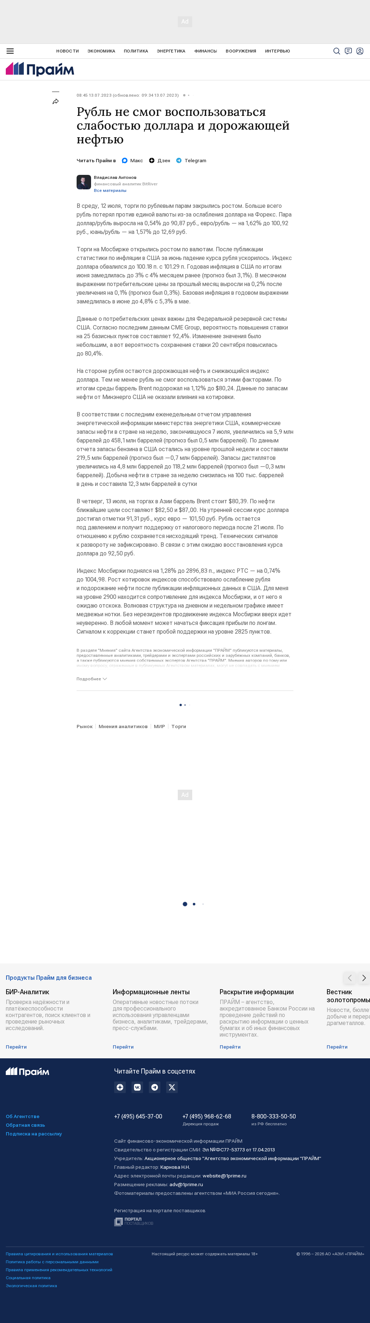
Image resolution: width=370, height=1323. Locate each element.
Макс (136, 160)
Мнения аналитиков (123, 726)
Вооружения (241, 51)
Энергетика (171, 51)
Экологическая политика (31, 1285)
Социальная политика (28, 1277)
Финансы (206, 51)
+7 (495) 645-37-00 (138, 1116)
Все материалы (110, 190)
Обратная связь (25, 1125)
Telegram (195, 160)
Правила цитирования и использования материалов (59, 1253)
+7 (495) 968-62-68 (206, 1119)
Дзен (164, 160)
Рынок (84, 726)
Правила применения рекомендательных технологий (59, 1269)
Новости (67, 51)
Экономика (101, 51)
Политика (136, 51)
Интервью (278, 51)
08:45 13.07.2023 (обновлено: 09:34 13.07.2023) (128, 95)
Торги (178, 726)
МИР (159, 726)
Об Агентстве (22, 1116)
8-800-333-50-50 (273, 1119)
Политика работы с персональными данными (52, 1261)
